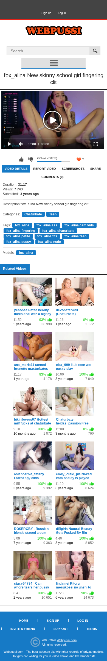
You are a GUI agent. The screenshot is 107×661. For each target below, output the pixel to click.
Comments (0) (52, 177)
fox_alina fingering (20, 231)
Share (95, 168)
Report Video (44, 168)
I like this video (21, 159)
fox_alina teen (75, 236)
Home (23, 620)
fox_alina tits (47, 236)
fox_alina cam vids (79, 225)
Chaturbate (33, 214)
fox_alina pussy (18, 242)
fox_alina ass (46, 225)
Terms (91, 629)
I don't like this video (30, 159)
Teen (53, 214)
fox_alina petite (18, 236)
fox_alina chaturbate (58, 231)
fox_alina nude (49, 242)
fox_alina (22, 225)
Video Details (16, 168)
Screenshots (73, 168)
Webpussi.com (67, 640)
